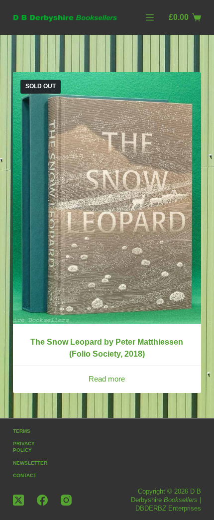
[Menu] (150, 17)
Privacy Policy (24, 447)
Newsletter (30, 463)
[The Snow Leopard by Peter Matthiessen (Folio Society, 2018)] (107, 198)
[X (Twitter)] (18, 500)
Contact (24, 475)
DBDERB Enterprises (168, 508)
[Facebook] (42, 500)
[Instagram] (66, 500)
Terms (21, 431)
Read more (107, 379)
